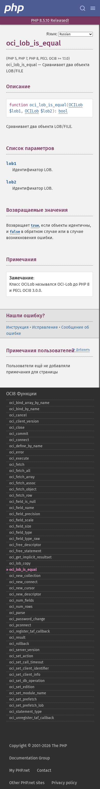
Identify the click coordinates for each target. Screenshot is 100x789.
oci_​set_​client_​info (24, 674)
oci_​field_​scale (21, 520)
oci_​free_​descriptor (25, 545)
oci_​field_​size (20, 526)
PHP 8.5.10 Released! (50, 20)
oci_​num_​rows (21, 606)
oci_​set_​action (21, 656)
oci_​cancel (18, 415)
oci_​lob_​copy (20, 563)
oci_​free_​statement (25, 551)
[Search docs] (82, 8)
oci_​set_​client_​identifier (29, 668)
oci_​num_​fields (21, 600)
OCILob (76, 104)
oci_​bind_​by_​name (24, 409)
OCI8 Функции (21, 394)
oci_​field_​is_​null (22, 501)
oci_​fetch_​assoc (22, 483)
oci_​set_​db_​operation (27, 681)
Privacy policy (64, 782)
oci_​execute (19, 458)
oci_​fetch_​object (22, 489)
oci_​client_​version (24, 421)
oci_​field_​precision (24, 514)
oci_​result (17, 637)
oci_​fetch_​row (20, 495)
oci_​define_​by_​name (26, 446)
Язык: (51, 33)
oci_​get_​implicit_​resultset (30, 557)
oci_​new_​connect (23, 582)
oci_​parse (17, 613)
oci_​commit (18, 434)
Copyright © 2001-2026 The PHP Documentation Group (38, 751)
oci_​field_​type (20, 532)
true (35, 225)
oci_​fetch (16, 464)
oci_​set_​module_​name (27, 693)
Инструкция (17, 327)
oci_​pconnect (20, 625)
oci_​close (17, 427)
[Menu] (93, 8)
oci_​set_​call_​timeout (26, 662)
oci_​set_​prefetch (23, 699)
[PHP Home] (14, 8)
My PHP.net (19, 770)
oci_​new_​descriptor (25, 594)
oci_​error (16, 452)
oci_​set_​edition (21, 687)
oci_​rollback (19, 644)
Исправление (45, 327)
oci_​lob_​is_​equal (23, 569)
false (15, 232)
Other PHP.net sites (26, 782)
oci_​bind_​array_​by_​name (29, 403)
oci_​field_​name (21, 508)
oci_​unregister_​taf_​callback (31, 718)
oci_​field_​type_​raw (24, 539)
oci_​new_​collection (25, 576)
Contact (44, 770)
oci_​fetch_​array (22, 477)
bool (63, 111)
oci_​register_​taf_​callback (29, 631)
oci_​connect (19, 440)
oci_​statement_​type (25, 711)
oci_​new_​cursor (22, 588)
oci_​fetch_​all (19, 471)
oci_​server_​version (24, 650)
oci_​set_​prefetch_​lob (26, 705)
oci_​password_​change (27, 619)
